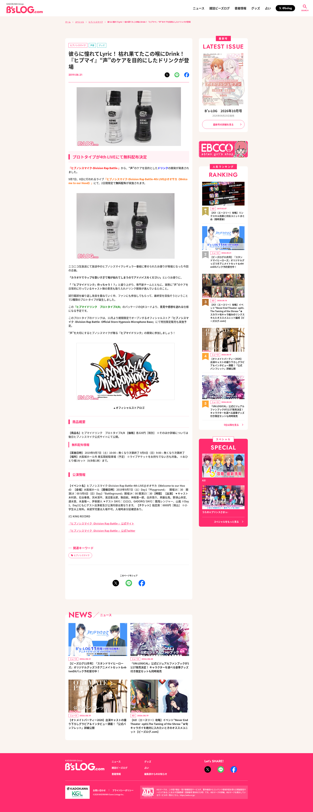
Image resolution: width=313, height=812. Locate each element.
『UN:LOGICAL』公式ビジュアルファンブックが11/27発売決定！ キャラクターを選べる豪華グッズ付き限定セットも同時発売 (159, 667)
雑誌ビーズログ (219, 8)
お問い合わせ (99, 790)
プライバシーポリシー (123, 790)
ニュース (198, 8)
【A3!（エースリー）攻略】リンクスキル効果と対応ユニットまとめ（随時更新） (227, 216)
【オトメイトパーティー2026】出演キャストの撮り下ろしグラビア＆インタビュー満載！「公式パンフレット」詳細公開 (97, 724)
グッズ (255, 8)
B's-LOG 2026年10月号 (223, 110)
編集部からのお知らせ (155, 773)
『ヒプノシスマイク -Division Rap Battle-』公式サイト (101, 523)
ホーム (68, 22)
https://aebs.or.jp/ (187, 795)
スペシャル (79, 22)
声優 (92, 45)
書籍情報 (240, 8)
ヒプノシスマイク (96, 22)
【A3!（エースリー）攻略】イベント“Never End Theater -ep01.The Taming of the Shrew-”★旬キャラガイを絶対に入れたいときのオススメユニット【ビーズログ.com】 (159, 726)
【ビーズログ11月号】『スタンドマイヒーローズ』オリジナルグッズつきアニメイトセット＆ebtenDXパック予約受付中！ (97, 667)
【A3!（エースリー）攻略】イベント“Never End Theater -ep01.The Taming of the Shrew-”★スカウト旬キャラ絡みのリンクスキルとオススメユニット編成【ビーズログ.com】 (227, 313)
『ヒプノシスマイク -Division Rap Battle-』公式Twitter (101, 531)
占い (268, 8)
